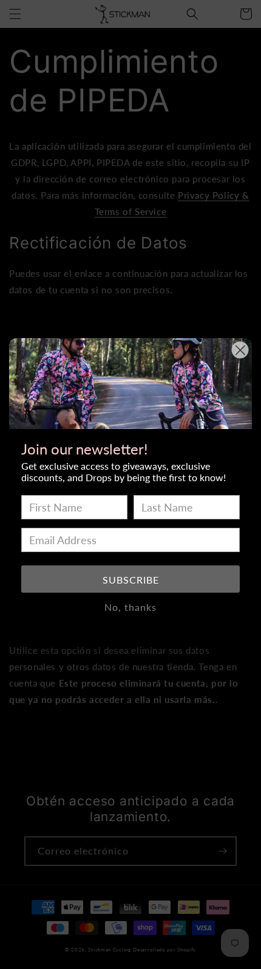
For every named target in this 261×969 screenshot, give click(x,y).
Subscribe (131, 579)
